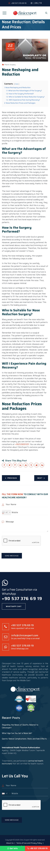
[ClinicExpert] (25, 12)
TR (40, 3)
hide (16, 84)
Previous (12, 478)
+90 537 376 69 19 (38, 848)
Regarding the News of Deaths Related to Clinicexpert (20, 726)
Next (39, 478)
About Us (10, 843)
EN (36, 3)
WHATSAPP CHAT (14, 606)
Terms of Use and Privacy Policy (29, 843)
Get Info (14, 848)
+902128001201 (22, 444)
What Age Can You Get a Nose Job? (17, 733)
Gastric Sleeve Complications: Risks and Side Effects (24, 738)
